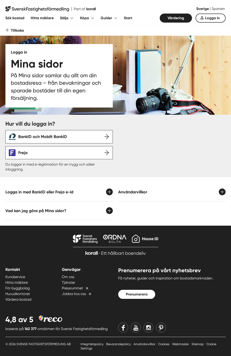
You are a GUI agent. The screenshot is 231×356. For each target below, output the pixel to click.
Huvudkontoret (17, 294)
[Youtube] (136, 328)
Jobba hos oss (74, 294)
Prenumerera (137, 294)
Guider (106, 18)
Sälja (64, 18)
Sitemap (198, 344)
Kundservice (15, 277)
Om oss (68, 277)
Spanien (218, 9)
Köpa (84, 18)
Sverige (203, 9)
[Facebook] (123, 328)
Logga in (212, 18)
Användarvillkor (145, 344)
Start (128, 18)
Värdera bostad (18, 299)
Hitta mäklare (42, 18)
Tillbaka (17, 30)
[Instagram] (148, 328)
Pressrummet (72, 288)
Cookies (164, 344)
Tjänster (68, 282)
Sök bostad (14, 18)
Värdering (176, 18)
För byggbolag (17, 288)
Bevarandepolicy (119, 344)
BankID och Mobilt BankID (42, 136)
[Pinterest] (161, 328)
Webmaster (181, 344)
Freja (23, 152)
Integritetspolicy (92, 344)
